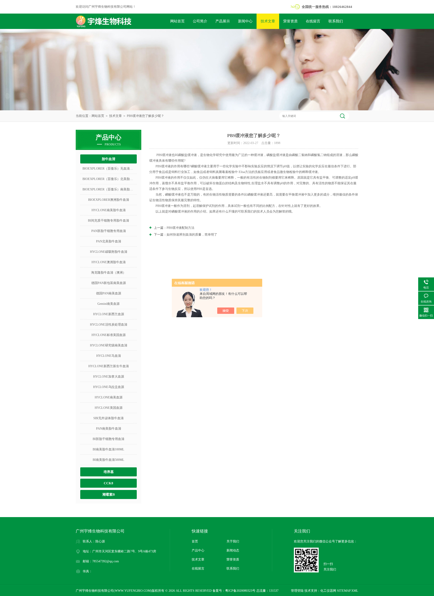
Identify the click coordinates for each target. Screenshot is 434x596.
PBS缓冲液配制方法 (180, 227)
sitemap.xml (347, 590)
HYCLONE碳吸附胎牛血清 (108, 251)
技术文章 (268, 21)
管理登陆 (297, 590)
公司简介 (200, 21)
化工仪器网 (328, 590)
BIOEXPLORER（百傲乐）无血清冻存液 (110, 168)
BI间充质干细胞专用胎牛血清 (108, 220)
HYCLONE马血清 (108, 355)
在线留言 (313, 21)
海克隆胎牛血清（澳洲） (108, 272)
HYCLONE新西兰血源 (108, 314)
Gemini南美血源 (108, 303)
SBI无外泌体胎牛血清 (108, 418)
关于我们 (232, 541)
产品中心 (198, 550)
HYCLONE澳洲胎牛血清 (109, 262)
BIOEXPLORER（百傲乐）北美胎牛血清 (110, 179)
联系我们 (335, 21)
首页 (195, 541)
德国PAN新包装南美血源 (108, 283)
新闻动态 (232, 550)
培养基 (109, 472)
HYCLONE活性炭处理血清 (108, 324)
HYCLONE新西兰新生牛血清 (108, 366)
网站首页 (177, 21)
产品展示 (222, 21)
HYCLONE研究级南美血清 (108, 345)
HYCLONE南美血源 (109, 397)
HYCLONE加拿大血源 (108, 376)
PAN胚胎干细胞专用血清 (108, 231)
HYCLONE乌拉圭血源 (108, 387)
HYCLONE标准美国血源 (109, 335)
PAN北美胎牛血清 (108, 241)
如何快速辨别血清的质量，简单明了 (192, 234)
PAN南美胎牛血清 (108, 428)
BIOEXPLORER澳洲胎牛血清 (108, 199)
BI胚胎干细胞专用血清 (108, 439)
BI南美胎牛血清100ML (108, 449)
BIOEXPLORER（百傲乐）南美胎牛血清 (110, 189)
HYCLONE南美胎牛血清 (109, 210)
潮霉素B (108, 494)
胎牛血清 (108, 159)
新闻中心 (245, 21)
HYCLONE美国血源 (109, 407)
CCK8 (108, 483)
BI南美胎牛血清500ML (108, 459)
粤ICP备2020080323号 (240, 590)
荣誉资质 (290, 21)
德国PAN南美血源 (108, 293)
